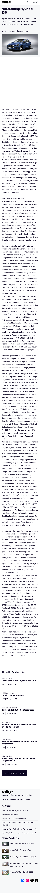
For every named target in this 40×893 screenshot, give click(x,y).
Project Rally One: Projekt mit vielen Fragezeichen (20, 833)
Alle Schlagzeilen (14, 773)
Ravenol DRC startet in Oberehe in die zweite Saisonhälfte (19, 725)
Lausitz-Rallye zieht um (13, 695)
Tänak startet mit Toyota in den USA (19, 681)
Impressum (6, 795)
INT (3, 684)
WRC (3, 713)
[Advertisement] (20, 83)
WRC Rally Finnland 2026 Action (22, 843)
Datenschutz (15, 795)
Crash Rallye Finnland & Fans (20, 850)
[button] (28, 2)
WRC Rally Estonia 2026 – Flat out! (23, 857)
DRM (3, 699)
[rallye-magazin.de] (6, 2)
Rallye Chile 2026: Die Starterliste (18, 710)
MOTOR (4, 31)
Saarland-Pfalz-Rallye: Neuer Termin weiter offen (19, 829)
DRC (3, 730)
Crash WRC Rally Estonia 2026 (21, 872)
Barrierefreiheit (27, 795)
